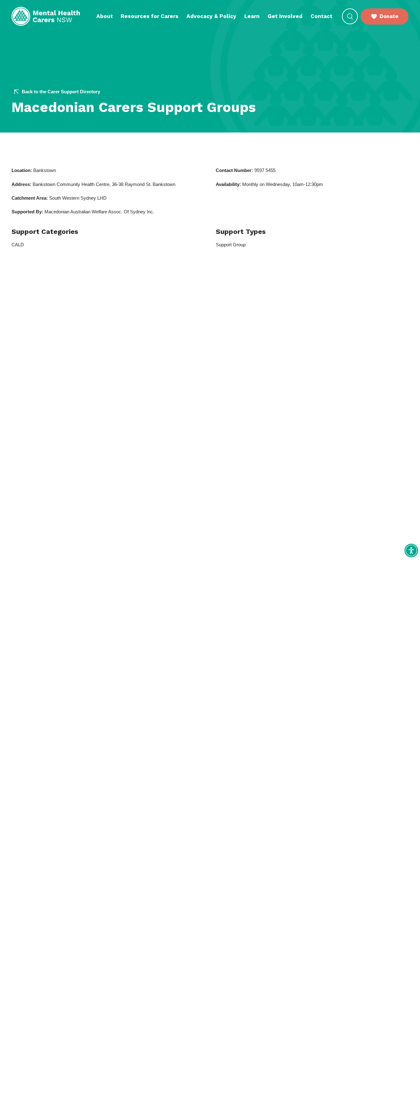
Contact (321, 16)
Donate (389, 16)
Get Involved (285, 16)
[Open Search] (350, 16)
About (104, 16)
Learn (252, 16)
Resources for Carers (149, 16)
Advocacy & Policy (211, 16)
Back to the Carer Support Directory (61, 92)
